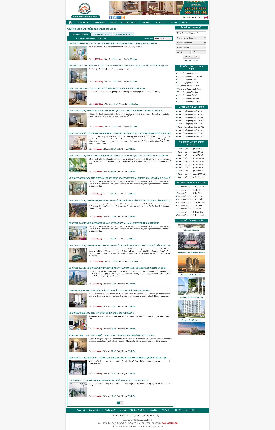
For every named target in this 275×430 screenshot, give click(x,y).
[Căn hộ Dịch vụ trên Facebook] (111, 19)
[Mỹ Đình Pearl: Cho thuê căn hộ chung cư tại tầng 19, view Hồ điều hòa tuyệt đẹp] (78, 352)
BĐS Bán (173, 22)
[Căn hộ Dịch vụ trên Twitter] (115, 19)
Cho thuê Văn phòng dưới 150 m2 (190, 161)
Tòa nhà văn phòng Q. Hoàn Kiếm (190, 187)
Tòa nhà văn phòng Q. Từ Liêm (189, 206)
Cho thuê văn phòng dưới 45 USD (190, 133)
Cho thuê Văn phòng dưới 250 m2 (190, 168)
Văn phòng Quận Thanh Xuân (189, 89)
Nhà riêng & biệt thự (129, 22)
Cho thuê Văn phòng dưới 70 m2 (190, 155)
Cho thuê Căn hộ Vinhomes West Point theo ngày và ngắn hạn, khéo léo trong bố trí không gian (120, 245)
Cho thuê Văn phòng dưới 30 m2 (190, 149)
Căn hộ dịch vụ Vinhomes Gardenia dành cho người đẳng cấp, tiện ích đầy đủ (108, 380)
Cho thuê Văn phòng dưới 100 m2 (190, 158)
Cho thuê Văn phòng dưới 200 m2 (190, 165)
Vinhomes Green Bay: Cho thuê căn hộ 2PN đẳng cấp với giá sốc (101, 313)
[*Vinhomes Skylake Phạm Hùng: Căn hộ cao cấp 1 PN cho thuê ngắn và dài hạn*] (78, 307)
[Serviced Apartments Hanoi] (206, 18)
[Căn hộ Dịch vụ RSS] (123, 19)
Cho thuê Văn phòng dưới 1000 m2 (191, 174)
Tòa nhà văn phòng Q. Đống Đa (189, 196)
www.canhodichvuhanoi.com (128, 426)
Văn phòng (146, 22)
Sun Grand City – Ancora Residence (191, 247)
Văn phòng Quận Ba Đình (187, 80)
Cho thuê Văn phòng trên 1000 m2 (190, 177)
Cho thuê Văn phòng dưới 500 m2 (190, 171)
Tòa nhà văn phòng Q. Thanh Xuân (191, 203)
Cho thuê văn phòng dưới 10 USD (190, 111)
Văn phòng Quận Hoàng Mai (188, 102)
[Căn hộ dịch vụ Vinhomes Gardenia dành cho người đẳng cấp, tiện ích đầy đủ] (78, 397)
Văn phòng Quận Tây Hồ (187, 95)
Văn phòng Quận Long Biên (188, 98)
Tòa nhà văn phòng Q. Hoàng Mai (190, 215)
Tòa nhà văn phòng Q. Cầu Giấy (190, 199)
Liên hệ (185, 22)
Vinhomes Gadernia (191, 224)
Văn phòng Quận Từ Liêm (187, 92)
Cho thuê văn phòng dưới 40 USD (190, 130)
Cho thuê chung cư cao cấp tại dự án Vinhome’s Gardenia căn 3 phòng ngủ (107, 88)
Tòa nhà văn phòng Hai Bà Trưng (190, 190)
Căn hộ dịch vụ (82, 22)
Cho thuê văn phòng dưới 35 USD (190, 127)
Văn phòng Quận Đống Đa (187, 83)
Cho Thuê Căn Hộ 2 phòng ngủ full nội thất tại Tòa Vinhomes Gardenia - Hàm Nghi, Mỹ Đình (116, 111)
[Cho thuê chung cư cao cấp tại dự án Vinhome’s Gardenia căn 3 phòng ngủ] (78, 105)
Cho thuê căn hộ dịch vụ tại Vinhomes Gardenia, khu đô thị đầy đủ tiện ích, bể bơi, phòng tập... (118, 358)
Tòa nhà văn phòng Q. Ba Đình (189, 193)
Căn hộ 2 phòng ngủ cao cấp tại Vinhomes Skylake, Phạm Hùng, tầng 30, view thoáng (113, 43)
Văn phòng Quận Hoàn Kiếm (188, 73)
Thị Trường (160, 22)
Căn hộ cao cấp (99, 22)
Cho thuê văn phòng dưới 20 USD (190, 118)
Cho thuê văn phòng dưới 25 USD (190, 121)
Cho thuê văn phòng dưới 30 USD (190, 124)
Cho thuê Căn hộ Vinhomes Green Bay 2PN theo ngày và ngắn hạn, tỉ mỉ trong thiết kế (114, 223)
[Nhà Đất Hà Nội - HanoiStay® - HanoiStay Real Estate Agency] (85, 18)
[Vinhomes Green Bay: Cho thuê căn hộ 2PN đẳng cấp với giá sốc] (78, 329)
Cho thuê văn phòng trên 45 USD (190, 137)
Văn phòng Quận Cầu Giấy (188, 86)
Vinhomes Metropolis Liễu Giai (191, 291)
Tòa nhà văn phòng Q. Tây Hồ (189, 209)
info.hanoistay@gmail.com (154, 426)
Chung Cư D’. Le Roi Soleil (191, 269)
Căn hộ (113, 22)
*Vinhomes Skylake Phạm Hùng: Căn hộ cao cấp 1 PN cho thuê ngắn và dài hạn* (109, 290)
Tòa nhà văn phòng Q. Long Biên (190, 212)
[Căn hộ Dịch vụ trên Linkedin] (119, 19)
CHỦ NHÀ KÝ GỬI (193, 17)
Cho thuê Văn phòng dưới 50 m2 (190, 152)
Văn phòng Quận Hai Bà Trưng (189, 76)
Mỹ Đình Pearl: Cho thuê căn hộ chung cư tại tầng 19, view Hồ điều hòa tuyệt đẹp (111, 335)
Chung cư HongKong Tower (191, 314)
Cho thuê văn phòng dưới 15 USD (190, 114)
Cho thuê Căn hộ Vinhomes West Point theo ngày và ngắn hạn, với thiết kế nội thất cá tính (117, 268)
